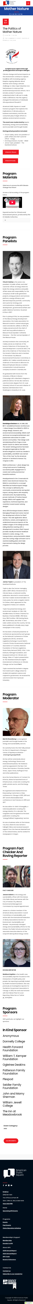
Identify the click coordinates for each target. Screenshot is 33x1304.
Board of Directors (9, 1260)
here (20, 664)
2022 (5, 1128)
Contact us (7, 1271)
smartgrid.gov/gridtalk (11, 755)
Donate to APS (8, 1243)
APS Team (6, 1257)
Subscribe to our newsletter (12, 1274)
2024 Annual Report (10, 1254)
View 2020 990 (8, 1204)
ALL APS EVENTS (11, 1141)
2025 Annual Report (9, 1251)
